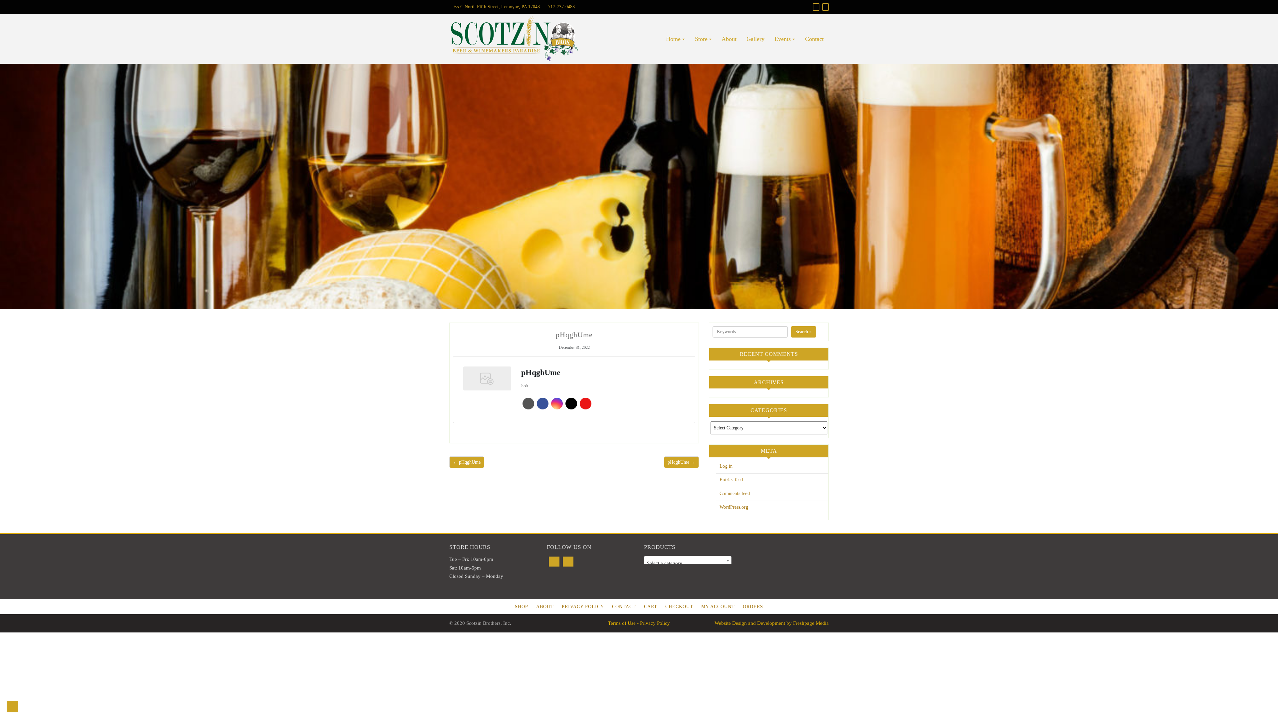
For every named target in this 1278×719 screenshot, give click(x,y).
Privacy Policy (583, 606)
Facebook (542, 403)
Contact (814, 39)
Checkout (679, 606)
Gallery (755, 39)
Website (528, 403)
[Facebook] (554, 562)
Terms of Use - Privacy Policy (639, 623)
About (729, 39)
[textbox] (687, 563)
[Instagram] (568, 562)
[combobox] (688, 560)
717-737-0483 (561, 6)
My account (718, 606)
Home (673, 39)
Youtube (585, 403)
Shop (521, 606)
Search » (803, 331)
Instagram (557, 403)
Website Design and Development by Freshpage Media (772, 623)
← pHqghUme (467, 462)
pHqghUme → (681, 462)
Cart (650, 606)
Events (782, 39)
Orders (753, 606)
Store (701, 39)
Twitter (571, 403)
